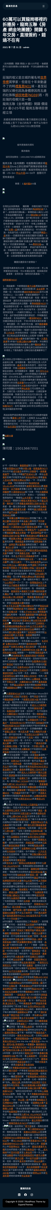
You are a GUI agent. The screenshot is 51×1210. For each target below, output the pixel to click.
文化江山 (44, 371)
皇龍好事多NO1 (33, 486)
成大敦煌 (16, 907)
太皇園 (6, 623)
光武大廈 (24, 731)
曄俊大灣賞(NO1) (29, 500)
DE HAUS (17, 1140)
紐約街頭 (40, 591)
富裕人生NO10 (20, 670)
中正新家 (25, 1175)
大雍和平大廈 (40, 731)
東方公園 (31, 286)
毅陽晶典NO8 (19, 626)
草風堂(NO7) (38, 763)
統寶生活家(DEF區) (37, 503)
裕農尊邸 (13, 1111)
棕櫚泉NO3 (20, 550)
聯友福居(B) (41, 1070)
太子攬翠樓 (25, 1050)
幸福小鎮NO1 (13, 895)
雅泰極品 (19, 541)
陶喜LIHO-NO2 (41, 977)
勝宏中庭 (15, 1015)
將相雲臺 (24, 617)
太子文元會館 (36, 626)
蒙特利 (18, 1076)
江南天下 (17, 810)
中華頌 (42, 1062)
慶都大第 (43, 535)
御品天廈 (34, 790)
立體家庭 (36, 679)
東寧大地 (29, 559)
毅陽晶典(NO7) (40, 468)
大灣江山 (11, 565)
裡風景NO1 (23, 86)
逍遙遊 (17, 793)
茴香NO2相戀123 (32, 1132)
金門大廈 (13, 512)
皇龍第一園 (37, 983)
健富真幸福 (41, 1003)
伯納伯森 (21, 874)
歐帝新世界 (32, 644)
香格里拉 (36, 950)
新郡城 (41, 655)
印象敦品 (30, 1149)
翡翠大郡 (40, 597)
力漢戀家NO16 (18, 492)
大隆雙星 (44, 492)
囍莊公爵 (16, 1082)
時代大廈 (17, 880)
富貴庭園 (42, 682)
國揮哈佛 (35, 869)
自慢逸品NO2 (36, 582)
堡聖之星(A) (10, 731)
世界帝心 (42, 717)
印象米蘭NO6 (38, 854)
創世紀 (10, 664)
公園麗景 (21, 368)
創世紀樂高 (14, 845)
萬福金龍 (27, 1003)
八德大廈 (9, 831)
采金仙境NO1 (32, 477)
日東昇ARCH (23, 667)
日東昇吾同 (12, 524)
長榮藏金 (9, 626)
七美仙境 (28, 1152)
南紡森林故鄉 (35, 1117)
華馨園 (31, 1044)
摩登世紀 (16, 620)
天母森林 (11, 851)
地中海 (9, 863)
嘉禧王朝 (29, 1053)
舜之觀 (6, 521)
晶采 (19, 365)
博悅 (9, 576)
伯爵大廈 (9, 435)
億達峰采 (30, 556)
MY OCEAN (22, 781)
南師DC (24, 997)
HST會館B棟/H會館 (33, 1085)
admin (26, 47)
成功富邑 (17, 471)
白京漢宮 (12, 426)
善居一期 (34, 874)
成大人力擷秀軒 (39, 705)
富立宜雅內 (19, 685)
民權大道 (13, 611)
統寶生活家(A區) (31, 699)
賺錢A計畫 (9, 638)
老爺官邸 (21, 1062)
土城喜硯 (31, 1056)
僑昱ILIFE (40, 798)
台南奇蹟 (25, 974)
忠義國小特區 (27, 568)
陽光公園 (42, 772)
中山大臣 (20, 173)
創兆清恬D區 (22, 819)
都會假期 (34, 1073)
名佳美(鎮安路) (28, 962)
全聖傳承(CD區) (39, 661)
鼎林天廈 (9, 848)
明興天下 (15, 568)
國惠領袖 (38, 541)
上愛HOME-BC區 (19, 816)
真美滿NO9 (32, 535)
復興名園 (42, 614)
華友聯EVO (36, 215)
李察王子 (11, 682)
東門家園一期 (19, 910)
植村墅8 (27, 183)
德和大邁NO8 (19, 480)
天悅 (23, 385)
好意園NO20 (13, 468)
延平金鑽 (34, 1158)
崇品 (36, 696)
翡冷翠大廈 (10, 1088)
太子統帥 (42, 880)
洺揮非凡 (34, 956)
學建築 (30, 597)
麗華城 (44, 1059)
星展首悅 (15, 591)
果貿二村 (16, 418)
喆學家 (12, 544)
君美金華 (25, 524)
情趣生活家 (24, 553)
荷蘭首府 (16, 579)
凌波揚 (6, 646)
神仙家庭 (25, 388)
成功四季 (40, 895)
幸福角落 (19, 1064)
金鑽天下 (9, 769)
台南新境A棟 (37, 831)
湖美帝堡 (15, 521)
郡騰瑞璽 (21, 790)
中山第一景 (23, 1100)
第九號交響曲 (34, 825)
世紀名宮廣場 (11, 991)
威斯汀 (35, 565)
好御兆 (24, 696)
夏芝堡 (28, 1126)
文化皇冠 (17, 562)
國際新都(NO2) (10, 280)
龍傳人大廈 (8, 1108)
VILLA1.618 (8, 486)
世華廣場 (12, 658)
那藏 (43, 1143)
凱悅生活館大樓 (15, 338)
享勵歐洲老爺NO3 (21, 1067)
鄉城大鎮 (13, 892)
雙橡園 (42, 781)
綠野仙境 (41, 813)
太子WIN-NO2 (30, 611)
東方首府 (13, 1070)
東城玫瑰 (14, 948)
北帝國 (27, 901)
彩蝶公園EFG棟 (24, 341)
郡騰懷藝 (32, 910)
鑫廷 (42, 760)
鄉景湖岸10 (8, 977)
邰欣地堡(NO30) (12, 725)
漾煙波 (31, 608)
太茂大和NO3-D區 (36, 1006)
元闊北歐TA (25, 813)
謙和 (9, 614)
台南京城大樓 (39, 620)
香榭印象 (43, 1053)
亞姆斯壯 (40, 623)
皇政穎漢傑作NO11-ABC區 (19, 915)
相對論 (40, 714)
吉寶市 (18, 588)
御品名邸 (44, 606)
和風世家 (11, 711)
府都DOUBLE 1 (10, 559)
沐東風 (33, 471)
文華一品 (13, 229)
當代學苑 (9, 550)
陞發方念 (36, 915)
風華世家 (35, 1041)
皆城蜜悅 (23, 889)
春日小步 (10, 547)
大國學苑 (9, 810)
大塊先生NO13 (25, 798)
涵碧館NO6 (12, 687)
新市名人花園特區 (29, 804)
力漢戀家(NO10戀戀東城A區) (16, 1138)
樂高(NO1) (25, 518)
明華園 (42, 611)
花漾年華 (21, 629)
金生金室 (40, 568)
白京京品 (42, 585)
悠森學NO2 (14, 1146)
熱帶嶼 (29, 635)
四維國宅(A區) (9, 1056)
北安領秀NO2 (9, 676)
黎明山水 (37, 1173)
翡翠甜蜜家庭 (22, 1038)
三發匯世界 (33, 720)
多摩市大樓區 (17, 646)
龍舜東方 (30, 991)
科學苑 (16, 1085)
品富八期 (28, 521)
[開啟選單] (43, 6)
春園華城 (24, 465)
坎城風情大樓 (17, 603)
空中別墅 (15, 1152)
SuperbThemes (25, 1204)
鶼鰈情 (8, 994)
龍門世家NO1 (28, 474)
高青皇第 (37, 1038)
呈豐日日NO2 (12, 644)
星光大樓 (38, 933)
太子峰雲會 (14, 585)
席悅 (44, 795)
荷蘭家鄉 (32, 787)
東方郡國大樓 (40, 509)
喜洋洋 (22, 1161)
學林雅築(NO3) (39, 303)
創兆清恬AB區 (36, 550)
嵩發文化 (44, 962)
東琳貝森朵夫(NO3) (18, 1123)
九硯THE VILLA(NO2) (17, 784)
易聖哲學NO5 (37, 822)
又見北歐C (40, 573)
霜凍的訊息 (12, 6)
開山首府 (28, 1026)
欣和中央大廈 (13, 1050)
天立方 (6, 766)
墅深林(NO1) (36, 318)
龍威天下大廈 (27, 591)
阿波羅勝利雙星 (24, 942)
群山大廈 (38, 1161)
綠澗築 (38, 685)
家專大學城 (16, 538)
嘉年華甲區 (36, 532)
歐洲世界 (36, 953)
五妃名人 (21, 530)
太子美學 (26, 912)
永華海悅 (30, 1064)
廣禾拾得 (40, 743)
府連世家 (13, 737)
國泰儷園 (43, 324)
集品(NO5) (37, 988)
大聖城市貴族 (30, 655)
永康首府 (15, 898)
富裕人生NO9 (30, 676)
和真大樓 (38, 845)
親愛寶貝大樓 (19, 509)
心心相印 (9, 582)
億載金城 (23, 503)
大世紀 (16, 696)
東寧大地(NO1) (24, 1035)
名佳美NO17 (39, 687)
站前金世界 (35, 562)
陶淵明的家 (38, 209)
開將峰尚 (15, 787)
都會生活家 (32, 527)
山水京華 (26, 497)
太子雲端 (15, 489)
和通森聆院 (8, 880)
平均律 (41, 521)
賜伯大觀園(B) (22, 1117)
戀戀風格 (15, 933)
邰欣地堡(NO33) (12, 617)
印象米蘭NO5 (27, 606)
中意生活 (11, 1000)
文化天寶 (33, 1047)
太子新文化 (21, 556)
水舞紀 (12, 986)
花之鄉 (43, 828)
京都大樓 (19, 939)
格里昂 (41, 608)
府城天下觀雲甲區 (25, 930)
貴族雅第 (15, 1079)
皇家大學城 (20, 532)
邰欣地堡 (9, 673)
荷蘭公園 (13, 518)
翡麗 (10, 483)
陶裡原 (34, 921)
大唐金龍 (19, 956)
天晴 (5, 907)
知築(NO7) (8, 406)
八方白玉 (10, 332)
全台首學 (40, 289)
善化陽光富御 (15, 632)
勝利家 (10, 503)
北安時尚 (21, 828)
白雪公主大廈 (33, 734)
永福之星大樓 (34, 1088)
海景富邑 (40, 723)
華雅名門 (31, 530)
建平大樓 (40, 1155)
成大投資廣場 (33, 1167)
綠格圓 (40, 1100)
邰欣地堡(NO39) (27, 95)
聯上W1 (41, 617)
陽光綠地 (30, 646)
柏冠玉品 (30, 629)
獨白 (7, 594)
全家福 (20, 382)
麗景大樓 (38, 757)
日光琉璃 (30, 924)
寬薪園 (10, 532)
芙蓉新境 (15, 1018)
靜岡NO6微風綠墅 (27, 863)
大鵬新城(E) (12, 714)
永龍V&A (15, 760)
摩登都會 (29, 948)
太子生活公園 (12, 606)
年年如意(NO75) (17, 723)
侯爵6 (20, 977)
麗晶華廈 (9, 699)
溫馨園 (30, 965)
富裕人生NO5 (36, 769)
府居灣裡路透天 (26, 1155)
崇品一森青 (37, 939)
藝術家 (38, 344)
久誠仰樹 (42, 530)
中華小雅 (27, 468)
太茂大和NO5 (34, 836)
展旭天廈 (38, 708)
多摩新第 (17, 655)
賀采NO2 (7, 515)
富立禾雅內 (37, 1120)
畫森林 (22, 769)
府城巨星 (30, 842)
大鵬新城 (25, 749)
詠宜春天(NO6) (19, 1047)
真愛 (41, 784)
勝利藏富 (22, 565)
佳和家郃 (32, 632)
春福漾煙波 (9, 740)
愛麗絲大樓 (38, 1102)
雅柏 (36, 755)
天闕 (11, 635)
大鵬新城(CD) (25, 682)
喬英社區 (37, 244)
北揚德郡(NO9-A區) (30, 649)
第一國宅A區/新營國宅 (13, 1044)
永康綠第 (39, 892)
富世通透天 (8, 988)
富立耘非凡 (10, 1003)
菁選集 (12, 775)
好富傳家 (21, 544)
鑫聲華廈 (30, 614)
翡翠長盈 (39, 652)
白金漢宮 (36, 1082)
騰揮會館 (43, 1021)
